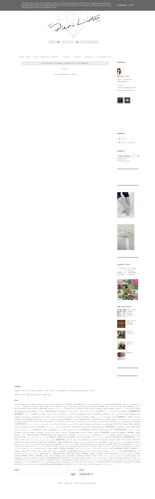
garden (30, 419)
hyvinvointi (59, 421)
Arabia (57, 406)
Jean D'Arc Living (36, 424)
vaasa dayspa (25, 462)
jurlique (62, 424)
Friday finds (20, 419)
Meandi (112, 435)
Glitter (46, 419)
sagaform (82, 448)
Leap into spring (73, 430)
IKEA (107, 421)
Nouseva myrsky (114, 440)
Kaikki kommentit (127, 143)
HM (126, 419)
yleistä (67, 464)
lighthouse (131, 430)
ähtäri (111, 464)
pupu (74, 446)
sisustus (129, 451)
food (130, 417)
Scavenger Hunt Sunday (125, 448)
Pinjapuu (26, 446)
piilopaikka (136, 444)
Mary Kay (90, 435)
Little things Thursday (33, 433)
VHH (80, 462)
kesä (131, 424)
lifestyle (120, 429)
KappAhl (88, 424)
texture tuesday (38, 458)
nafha (22, 440)
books (118, 409)
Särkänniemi (70, 456)
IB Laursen (80, 421)
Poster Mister (41, 446)
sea (139, 448)
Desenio (90, 414)
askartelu (73, 406)
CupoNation (74, 414)
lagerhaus (18, 430)
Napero (37, 440)
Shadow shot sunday (28, 451)
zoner (104, 464)
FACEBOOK (66, 57)
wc (15, 464)
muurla (138, 437)
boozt (123, 409)
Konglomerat (66, 427)
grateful (52, 419)
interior (20, 424)
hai (74, 419)
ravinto (107, 446)
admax (108, 404)
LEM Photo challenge (99, 430)
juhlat (55, 424)
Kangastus (81, 424)
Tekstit (123, 139)
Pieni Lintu (124, 76)
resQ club (18, 448)
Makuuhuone (46, 435)
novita (124, 440)
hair (77, 419)
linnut (18, 433)
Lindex (138, 430)
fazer (98, 417)
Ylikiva (74, 464)
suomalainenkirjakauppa (125, 453)
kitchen (41, 427)
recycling (125, 446)
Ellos (138, 414)
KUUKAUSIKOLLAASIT (104, 57)
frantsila (136, 417)
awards (119, 406)
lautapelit (52, 430)
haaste (68, 419)
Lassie (29, 430)
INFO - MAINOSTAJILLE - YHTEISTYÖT (46, 57)
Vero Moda (74, 462)
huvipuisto (50, 421)
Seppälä (17, 451)
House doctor (131, 419)
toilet (25, 460)
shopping (72, 451)
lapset (23, 430)
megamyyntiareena (122, 435)
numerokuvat (136, 440)
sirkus (120, 451)
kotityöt (86, 427)
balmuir (138, 406)
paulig (17, 444)
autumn (100, 407)
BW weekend (31, 411)
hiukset (121, 419)
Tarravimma (126, 456)
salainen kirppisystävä (93, 448)
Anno (46, 406)
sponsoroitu (59, 454)
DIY (112, 414)
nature (60, 439)
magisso (17, 435)
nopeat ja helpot (89, 440)
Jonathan (45, 424)
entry (43, 417)
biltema (66, 409)
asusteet (92, 406)
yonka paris (87, 464)
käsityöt (135, 427)
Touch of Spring (130, 343)
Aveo (107, 406)
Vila (93, 462)
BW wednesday (20, 411)
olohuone (52, 442)
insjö (118, 421)
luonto (105, 432)
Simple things (103, 451)
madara (138, 433)
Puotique (69, 446)
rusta (77, 448)
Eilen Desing (123, 414)
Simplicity (113, 451)
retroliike (30, 448)
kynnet (127, 427)
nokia (79, 440)
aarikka (87, 404)
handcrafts (85, 419)
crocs (49, 414)
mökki (17, 440)
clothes (99, 411)
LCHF (64, 430)
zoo (107, 464)
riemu (49, 448)
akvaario (125, 404)
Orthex (95, 442)
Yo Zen (80, 464)
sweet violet (49, 456)
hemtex (114, 419)
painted (129, 442)
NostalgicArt (103, 440)
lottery (83, 433)
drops (116, 414)
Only (83, 442)
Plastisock (33, 446)
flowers (121, 417)
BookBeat (112, 409)
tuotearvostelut (80, 460)
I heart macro (69, 421)
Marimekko (72, 435)
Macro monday (127, 433)
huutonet (42, 421)
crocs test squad (58, 414)
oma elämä (63, 442)
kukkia (109, 426)
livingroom (73, 433)
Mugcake (130, 353)
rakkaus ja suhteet (89, 446)
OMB (80, 442)
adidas (103, 404)
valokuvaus (65, 462)
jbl (29, 424)
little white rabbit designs (55, 433)
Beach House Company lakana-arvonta (132, 312)
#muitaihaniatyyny (57, 404)
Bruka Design (130, 409)
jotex (50, 424)
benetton (57, 409)
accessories (95, 404)
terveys (27, 458)
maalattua (115, 433)
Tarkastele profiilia (126, 90)
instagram (136, 421)
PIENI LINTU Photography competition (90, 444)
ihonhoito (93, 421)
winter (20, 464)
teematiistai (135, 456)
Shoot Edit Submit (50, 451)
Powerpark (62, 446)
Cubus (67, 414)
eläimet (18, 417)
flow (113, 417)
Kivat (48, 427)
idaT (86, 421)
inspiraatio (126, 421)
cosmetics (35, 414)
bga (62, 409)
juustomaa (70, 424)
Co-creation (108, 411)
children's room (65, 411)
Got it (131, 5)
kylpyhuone (120, 427)
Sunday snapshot (110, 453)
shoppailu (62, 451)
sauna (110, 448)
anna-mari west (36, 406)
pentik (22, 444)
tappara (106, 456)
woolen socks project (33, 464)
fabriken (61, 417)
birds (80, 409)
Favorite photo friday (85, 417)
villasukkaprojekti (103, 462)
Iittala (101, 421)
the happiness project (58, 458)
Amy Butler (18, 406)
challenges (51, 411)
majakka (23, 435)
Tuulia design (96, 460)
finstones (107, 417)
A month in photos (74, 404)
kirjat (33, 427)
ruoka (55, 448)
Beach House (27, 409)
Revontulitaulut (41, 448)
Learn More (122, 5)
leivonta (85, 430)
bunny (138, 409)
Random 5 (100, 446)
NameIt (32, 440)
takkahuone (80, 456)
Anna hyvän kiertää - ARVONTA (131, 322)
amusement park (134, 404)
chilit (75, 411)
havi (102, 419)
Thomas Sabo (127, 458)
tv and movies (107, 460)
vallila (43, 462)
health (108, 419)
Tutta (89, 460)
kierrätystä (24, 427)
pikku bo (18, 446)
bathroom (18, 409)
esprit (48, 417)
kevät (137, 424)
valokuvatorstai (53, 462)
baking (130, 407)
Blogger (93, 483)
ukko (126, 460)
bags (124, 406)
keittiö (118, 424)
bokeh (105, 409)
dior (109, 414)
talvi (88, 456)
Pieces (72, 444)
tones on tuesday (45, 460)
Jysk (75, 424)
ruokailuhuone (66, 448)
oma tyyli (74, 442)
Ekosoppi (132, 414)
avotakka (112, 406)
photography (57, 444)
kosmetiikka (76, 427)
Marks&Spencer (82, 435)
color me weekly (120, 411)
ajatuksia (116, 404)
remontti (137, 446)
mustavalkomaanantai (114, 437)
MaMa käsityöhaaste (61, 435)
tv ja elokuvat (118, 460)
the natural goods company (81, 458)
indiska (113, 421)
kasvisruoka (96, 424)
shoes (39, 451)
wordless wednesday (52, 464)
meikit (132, 435)
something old (46, 453)
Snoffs (37, 453)
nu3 (129, 440)
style (77, 454)
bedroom (43, 409)
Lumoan (96, 433)
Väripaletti (129, 462)
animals (26, 406)
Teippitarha (19, 458)
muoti (73, 437)
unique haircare (135, 460)
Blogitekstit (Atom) (68, 74)
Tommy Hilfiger (33, 460)
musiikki (86, 437)
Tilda (138, 458)
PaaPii (112, 442)
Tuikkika (57, 460)
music (80, 437)
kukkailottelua (97, 427)
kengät (125, 424)
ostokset (103, 442)
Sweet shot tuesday (32, 456)
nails (27, 440)
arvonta (65, 406)
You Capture (96, 464)
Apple (52, 406)
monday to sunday (43, 437)
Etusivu (65, 69)
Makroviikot (33, 435)
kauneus (109, 424)
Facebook (69, 417)
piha (110, 444)
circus (82, 411)
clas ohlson (89, 411)
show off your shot (86, 451)
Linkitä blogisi (130, 332)
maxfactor (105, 435)
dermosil (82, 414)
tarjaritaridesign (115, 456)
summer (85, 454)
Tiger (134, 458)
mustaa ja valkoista (98, 437)
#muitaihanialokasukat (23, 404)
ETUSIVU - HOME (24, 57)
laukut (45, 430)
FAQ (74, 417)
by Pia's (40, 411)
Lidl (111, 430)
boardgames (98, 409)
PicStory (66, 444)
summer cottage (96, 453)
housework (28, 421)
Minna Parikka (32, 437)
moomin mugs (55, 437)
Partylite (136, 442)
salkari (105, 448)
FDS (102, 417)
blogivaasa (88, 409)
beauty (35, 409)
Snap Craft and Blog (27, 453)
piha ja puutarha (122, 444)
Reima (131, 446)
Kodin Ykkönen (55, 427)
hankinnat (96, 419)
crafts (43, 414)
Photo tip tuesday (43, 444)
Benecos (51, 409)
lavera (60, 430)
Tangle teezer (97, 456)
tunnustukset (66, 460)
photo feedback (30, 444)
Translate (126, 161)
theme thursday (97, 458)
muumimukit (129, 437)
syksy (58, 456)
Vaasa (17, 462)
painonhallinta (120, 442)
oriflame (89, 442)
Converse (27, 414)
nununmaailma (19, 442)
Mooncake (66, 437)
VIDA (84, 462)
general (39, 419)
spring (70, 454)
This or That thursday (112, 458)
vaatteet (35, 462)
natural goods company (47, 440)
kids (16, 427)
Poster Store (52, 446)
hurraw (35, 421)
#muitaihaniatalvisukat (40, 404)
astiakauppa (83, 406)
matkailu (97, 435)
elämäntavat (36, 417)
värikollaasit (117, 462)
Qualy (79, 446)
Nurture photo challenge (35, 442)
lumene (90, 433)
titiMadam (18, 460)
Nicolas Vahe (71, 440)
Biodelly (73, 409)
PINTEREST (77, 57)
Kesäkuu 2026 (123, 265)
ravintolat (115, 446)
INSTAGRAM (89, 57)
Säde (63, 456)
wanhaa (137, 462)
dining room (100, 414)
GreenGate (60, 419)
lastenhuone (37, 430)
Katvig (104, 424)
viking (88, 462)
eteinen (54, 417)
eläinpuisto (26, 417)
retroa (23, 448)
